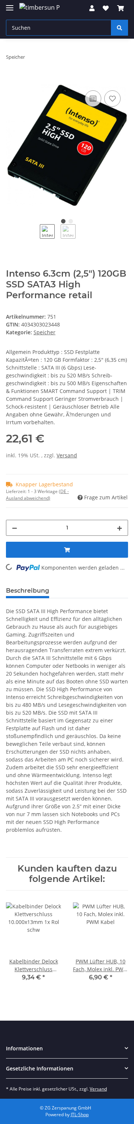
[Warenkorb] (120, 8)
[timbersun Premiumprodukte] (39, 7)
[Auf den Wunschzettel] (112, 98)
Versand (67, 455)
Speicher (44, 332)
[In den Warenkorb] (12, 80)
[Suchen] (119, 28)
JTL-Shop (80, 1114)
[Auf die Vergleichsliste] (93, 98)
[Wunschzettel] (106, 8)
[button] (92, 8)
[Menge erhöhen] (119, 527)
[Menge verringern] (14, 527)
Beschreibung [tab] (27, 590)
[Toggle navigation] (9, 4)
